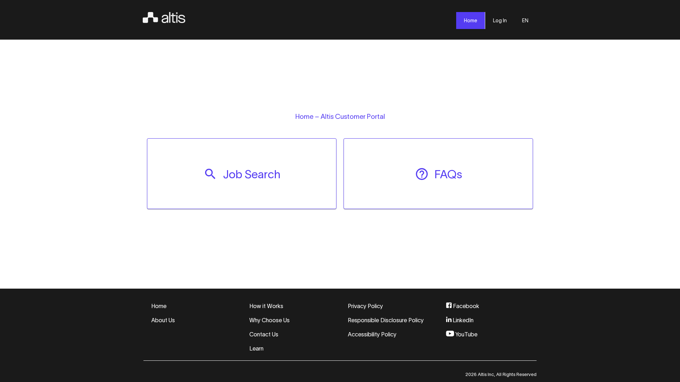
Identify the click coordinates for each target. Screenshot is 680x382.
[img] (164, 16)
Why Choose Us (269, 320)
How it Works (266, 306)
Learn (256, 348)
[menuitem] (242, 173)
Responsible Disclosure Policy (386, 320)
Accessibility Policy (372, 334)
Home (158, 306)
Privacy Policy (365, 306)
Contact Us (263, 334)
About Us (163, 320)
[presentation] (470, 20)
